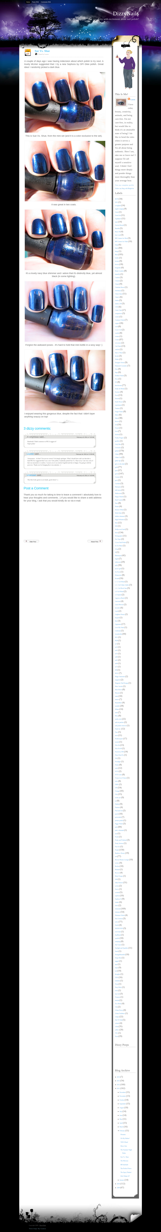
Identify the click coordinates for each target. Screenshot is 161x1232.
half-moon (118, 490)
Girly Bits (118, 444)
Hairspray (118, 487)
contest (117, 317)
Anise (117, 212)
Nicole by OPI (119, 752)
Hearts (117, 506)
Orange (117, 791)
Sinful (117, 925)
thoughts (117, 974)
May (121, 1119)
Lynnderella (118, 634)
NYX (117, 771)
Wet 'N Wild (119, 1020)
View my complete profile (124, 185)
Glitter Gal (118, 457)
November (122, 1096)
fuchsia (117, 434)
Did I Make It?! (125, 1176)
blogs (117, 251)
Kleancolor (118, 575)
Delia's (117, 359)
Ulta (116, 1007)
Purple (117, 850)
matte (116, 696)
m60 (116, 657)
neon (116, 735)
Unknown (32, 475)
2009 (118, 1188)
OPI (116, 788)
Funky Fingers (119, 438)
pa (116, 801)
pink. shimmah (119, 830)
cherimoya (118, 290)
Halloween (118, 493)
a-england (118, 205)
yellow (117, 1030)
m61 (116, 660)
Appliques (118, 219)
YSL (116, 1033)
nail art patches (119, 722)
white (117, 1026)
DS (116, 382)
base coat (118, 235)
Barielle (117, 228)
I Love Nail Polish (120, 542)
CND (117, 307)
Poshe (117, 837)
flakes (117, 415)
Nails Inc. (118, 729)
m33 (116, 647)
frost (116, 431)
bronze (117, 261)
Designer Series (120, 362)
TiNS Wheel (124, 1142)
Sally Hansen (119, 883)
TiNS (117, 977)
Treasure (117, 997)
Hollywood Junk (120, 529)
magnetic (118, 680)
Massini (117, 693)
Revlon (117, 866)
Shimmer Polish (120, 915)
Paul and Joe (119, 811)
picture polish (119, 820)
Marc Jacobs (119, 686)
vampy (117, 1017)
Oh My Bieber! (125, 1138)
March (121, 1127)
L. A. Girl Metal (120, 582)
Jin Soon (118, 572)
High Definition (120, 519)
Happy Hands (119, 497)
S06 (116, 879)
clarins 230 (118, 304)
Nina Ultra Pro (119, 755)
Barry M (117, 232)
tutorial (117, 1000)
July (120, 1111)
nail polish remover (121, 726)
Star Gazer (118, 945)
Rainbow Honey (120, 853)
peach (117, 814)
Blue (116, 255)
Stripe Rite (118, 958)
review (117, 863)
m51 (116, 654)
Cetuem (117, 281)
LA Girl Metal (119, 591)
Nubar (117, 765)
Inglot (117, 559)
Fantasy (117, 408)
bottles (117, 258)
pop (116, 833)
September (122, 1104)
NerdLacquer (119, 739)
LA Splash (118, 595)
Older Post (33, 541)
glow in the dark (120, 464)
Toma (117, 984)
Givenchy (118, 447)
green (117, 474)
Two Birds (118, 1004)
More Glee (123, 1146)
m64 (116, 663)
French (117, 428)
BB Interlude (124, 1165)
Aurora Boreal (119, 225)
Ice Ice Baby (119, 546)
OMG (117, 784)
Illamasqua (118, 555)
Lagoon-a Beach (120, 598)
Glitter (117, 454)
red (116, 856)
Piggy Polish (119, 824)
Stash (117, 951)
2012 (116, 202)
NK (116, 758)
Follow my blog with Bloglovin (124, 188)
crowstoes (118, 343)
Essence (117, 392)
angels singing (119, 209)
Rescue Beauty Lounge (122, 860)
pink (116, 827)
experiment (118, 405)
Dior (116, 369)
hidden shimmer (120, 516)
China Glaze (119, 294)
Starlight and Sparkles (121, 948)
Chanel (117, 284)
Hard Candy (119, 500)
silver (117, 922)
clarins (117, 300)
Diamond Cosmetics (121, 366)
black (116, 248)
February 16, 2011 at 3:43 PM (85, 475)
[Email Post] (103, 421)
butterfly (117, 274)
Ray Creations (42, 1228)
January (122, 1180)
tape (116, 964)
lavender (117, 608)
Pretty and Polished (121, 840)
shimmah (118, 909)
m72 (116, 667)
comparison (118, 313)
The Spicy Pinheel (125, 1172)
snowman (118, 932)
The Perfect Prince (125, 1168)
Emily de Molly (120, 389)
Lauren (30, 454)
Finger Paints (119, 412)
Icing (116, 549)
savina (117, 886)
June (121, 1115)
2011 (118, 1088)
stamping (118, 941)
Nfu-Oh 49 (118, 748)
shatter (117, 902)
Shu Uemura (119, 919)
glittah (117, 451)
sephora (117, 896)
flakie (117, 418)
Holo (116, 533)
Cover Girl (118, 330)
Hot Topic (118, 539)
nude (116, 768)
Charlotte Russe (120, 287)
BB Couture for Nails (121, 241)
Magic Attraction (120, 676)
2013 (118, 1081)
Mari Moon (118, 690)
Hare (116, 503)
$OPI (117, 199)
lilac (116, 621)
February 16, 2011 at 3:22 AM (85, 437)
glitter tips (118, 461)
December (122, 1092)
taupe (116, 968)
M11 (116, 637)
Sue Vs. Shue (42, 50)
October (122, 1100)
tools (116, 990)
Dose (116, 379)
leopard (117, 618)
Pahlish (117, 804)
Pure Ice (117, 847)
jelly (116, 565)
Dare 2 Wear (119, 353)
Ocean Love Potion (121, 778)
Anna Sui (118, 215)
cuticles (117, 349)
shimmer (117, 912)
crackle (117, 333)
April (121, 1123)
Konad (117, 578)
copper (117, 323)
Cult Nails (118, 346)
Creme (117, 340)
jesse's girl (118, 569)
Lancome (118, 601)
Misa (116, 716)
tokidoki (117, 981)
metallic (117, 706)
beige (116, 245)
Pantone (117, 807)
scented (117, 892)
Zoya (116, 1036)
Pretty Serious (119, 843)
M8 (116, 670)
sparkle (117, 938)
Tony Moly (118, 987)
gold (116, 467)
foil (116, 425)
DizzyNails (126, 13)
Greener (117, 477)
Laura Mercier (119, 604)
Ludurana (118, 631)
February (122, 1131)
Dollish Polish (119, 376)
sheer (116, 905)
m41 (116, 650)
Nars (116, 732)
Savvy (117, 889)
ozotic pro (118, 797)
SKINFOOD (119, 928)
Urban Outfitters (120, 1013)
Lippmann (118, 624)
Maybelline (118, 703)
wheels (117, 1023)
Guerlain (117, 483)
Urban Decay (119, 1010)
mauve (117, 699)
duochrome (118, 385)
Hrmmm (123, 1134)
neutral (117, 742)
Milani (117, 709)
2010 (118, 1184)
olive (116, 781)
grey (116, 480)
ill (115, 552)
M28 (116, 640)
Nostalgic (118, 761)
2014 (118, 1077)
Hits (116, 523)
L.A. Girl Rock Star (121, 588)
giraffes (117, 441)
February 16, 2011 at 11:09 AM (85, 454)
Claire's (117, 297)
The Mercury (124, 1161)
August (121, 1108)
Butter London (119, 271)
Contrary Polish (120, 320)
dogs (116, 372)
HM (116, 526)
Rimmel (117, 869)
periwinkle (118, 817)
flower (117, 421)
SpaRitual (118, 935)
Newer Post (94, 541)
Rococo (117, 873)
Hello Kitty (118, 513)
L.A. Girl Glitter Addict (122, 585)
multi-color (118, 719)
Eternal (117, 398)
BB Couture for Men (121, 238)
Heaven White (119, 510)
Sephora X (118, 899)
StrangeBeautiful (120, 954)
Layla (117, 611)
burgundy (118, 268)
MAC (117, 673)
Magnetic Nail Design (121, 683)
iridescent (118, 562)
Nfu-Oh (117, 745)
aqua (116, 222)
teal (116, 971)
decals (117, 356)
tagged (117, 961)
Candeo (117, 277)
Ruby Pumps (119, 876)
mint (116, 712)
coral (116, 326)
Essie (116, 395)
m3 (116, 644)
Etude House (119, 402)
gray (116, 470)
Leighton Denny (120, 614)
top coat (117, 994)
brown (117, 264)
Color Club (118, 310)
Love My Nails (119, 627)
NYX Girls (118, 775)
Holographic (119, 536)
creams (117, 336)
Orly (116, 794)
